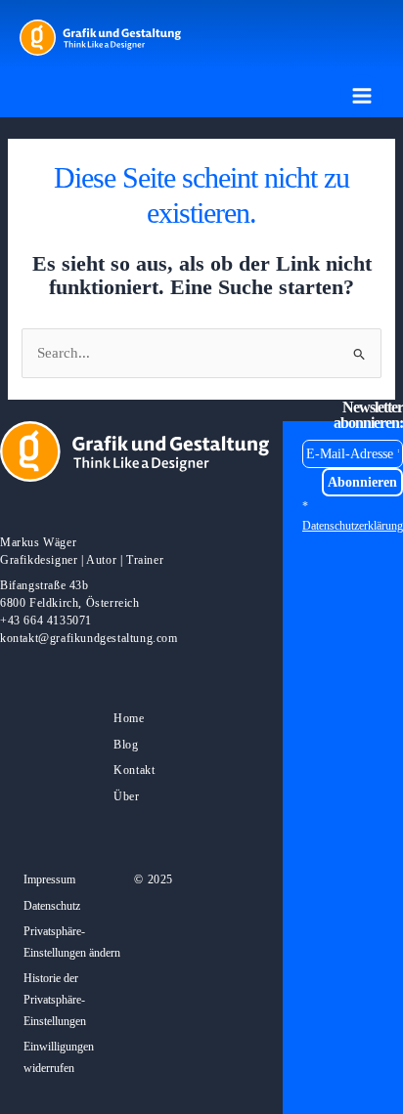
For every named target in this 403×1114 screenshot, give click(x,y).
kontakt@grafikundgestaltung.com (89, 638)
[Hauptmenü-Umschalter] (361, 95)
